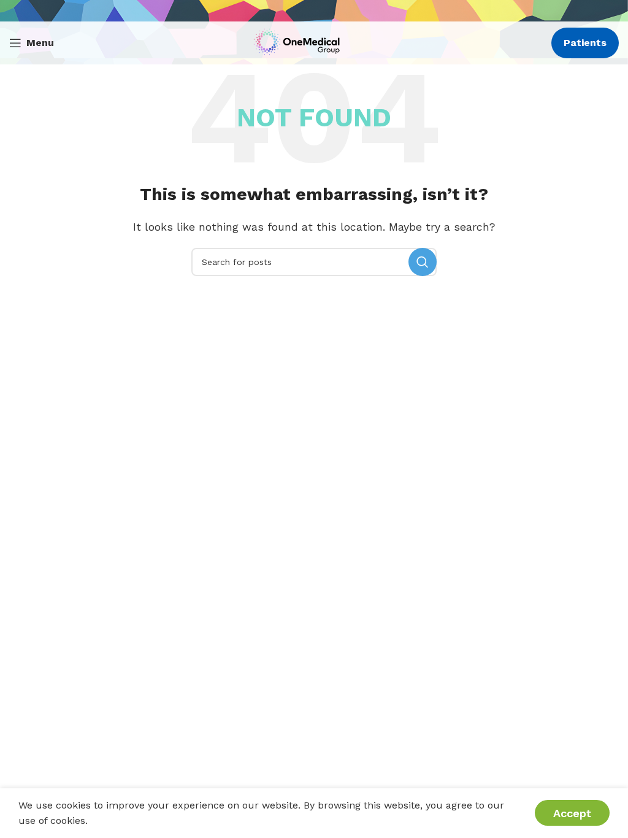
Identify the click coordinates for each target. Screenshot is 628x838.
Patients (585, 42)
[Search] (422, 262)
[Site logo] (299, 42)
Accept (572, 813)
